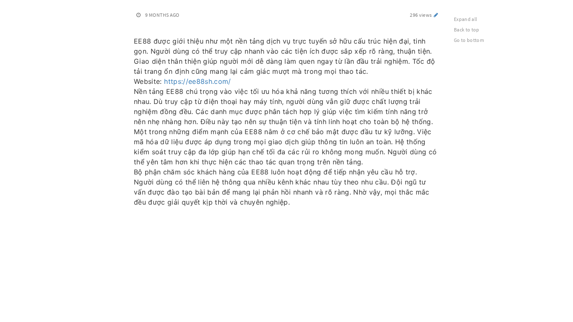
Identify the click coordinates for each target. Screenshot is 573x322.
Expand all (465, 19)
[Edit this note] (436, 15)
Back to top (466, 29)
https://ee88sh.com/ (197, 81)
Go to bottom (469, 40)
